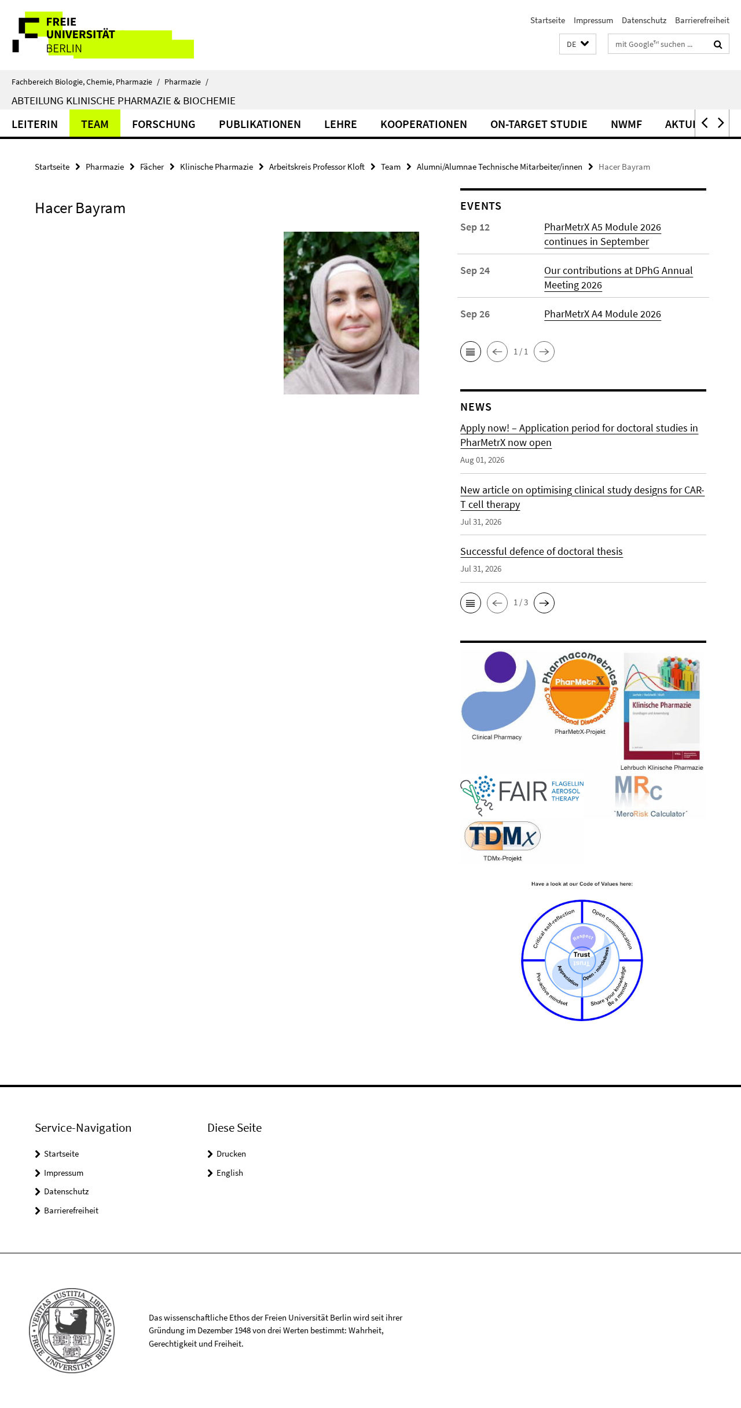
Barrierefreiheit (702, 19)
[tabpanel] (227, 317)
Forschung (164, 123)
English (230, 1172)
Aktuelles (694, 123)
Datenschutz (644, 19)
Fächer (152, 166)
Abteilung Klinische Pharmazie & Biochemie (124, 100)
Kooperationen (423, 123)
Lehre (340, 123)
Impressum (593, 19)
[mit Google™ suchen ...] (718, 44)
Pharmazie (186, 82)
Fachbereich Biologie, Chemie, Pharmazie (86, 82)
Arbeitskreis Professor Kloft (317, 166)
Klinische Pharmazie (216, 166)
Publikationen (260, 123)
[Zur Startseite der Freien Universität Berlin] (97, 35)
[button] (577, 44)
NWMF (626, 123)
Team (95, 123)
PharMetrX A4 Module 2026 (602, 313)
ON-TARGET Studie (539, 123)
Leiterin (35, 123)
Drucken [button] (231, 1153)
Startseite (547, 19)
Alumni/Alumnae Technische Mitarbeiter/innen (499, 166)
